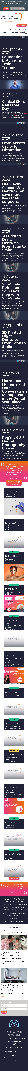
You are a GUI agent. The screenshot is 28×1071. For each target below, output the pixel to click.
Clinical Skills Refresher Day (10, 496)
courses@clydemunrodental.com (14, 1053)
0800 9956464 (8, 1051)
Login (14, 1065)
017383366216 (18, 1051)
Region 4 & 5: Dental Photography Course (13, 727)
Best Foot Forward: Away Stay (12, 858)
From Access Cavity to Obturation (12, 593)
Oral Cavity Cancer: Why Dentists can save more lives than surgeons (13, 793)
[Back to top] (25, 1068)
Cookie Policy (14, 1063)
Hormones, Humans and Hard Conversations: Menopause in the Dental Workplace (13, 662)
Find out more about (14, 921)
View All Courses (14, 878)
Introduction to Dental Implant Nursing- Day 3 (11, 759)
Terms (14, 1060)
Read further (5, 966)
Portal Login (21, 25)
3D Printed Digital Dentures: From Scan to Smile (13, 528)
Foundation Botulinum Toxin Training (11, 561)
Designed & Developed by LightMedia (14, 1057)
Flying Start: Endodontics (10, 827)
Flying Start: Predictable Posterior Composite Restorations (13, 626)
